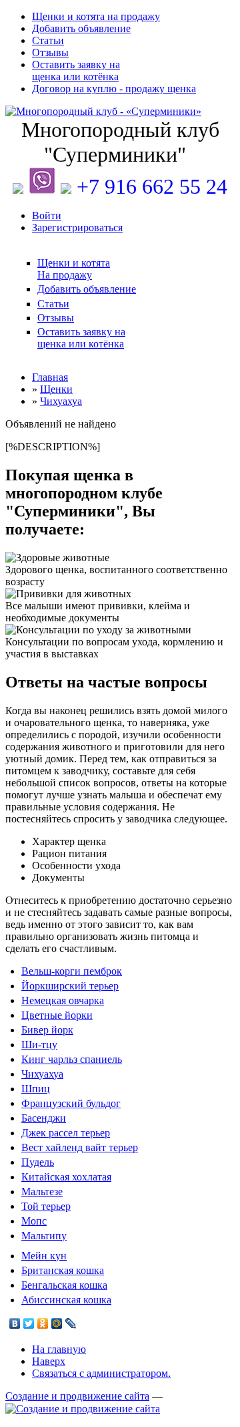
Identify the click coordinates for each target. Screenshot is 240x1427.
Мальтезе (42, 1191)
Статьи (48, 40)
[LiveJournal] (71, 1323)
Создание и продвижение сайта (77, 1396)
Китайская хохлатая (66, 1176)
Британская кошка (62, 1270)
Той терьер (46, 1206)
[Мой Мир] (57, 1323)
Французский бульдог (71, 1103)
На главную (59, 1349)
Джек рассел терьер (65, 1132)
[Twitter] (29, 1323)
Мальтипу (44, 1235)
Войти (46, 215)
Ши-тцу (39, 1044)
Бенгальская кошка (64, 1285)
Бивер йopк (47, 1030)
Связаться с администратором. (101, 1373)
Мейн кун (44, 1255)
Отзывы (50, 52)
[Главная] (120, 112)
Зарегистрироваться (77, 227)
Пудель (37, 1162)
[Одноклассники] (43, 1323)
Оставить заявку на (76, 70)
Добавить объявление (81, 28)
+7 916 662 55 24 (152, 186)
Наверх (48, 1361)
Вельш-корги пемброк (71, 971)
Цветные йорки (57, 1015)
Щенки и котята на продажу (96, 16)
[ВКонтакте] (15, 1323)
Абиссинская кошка (66, 1299)
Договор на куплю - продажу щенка (114, 88)
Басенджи (43, 1118)
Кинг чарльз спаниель (71, 1059)
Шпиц (35, 1088)
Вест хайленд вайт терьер (79, 1147)
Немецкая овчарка (62, 1000)
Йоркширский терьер (70, 985)
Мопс (34, 1221)
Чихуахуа (42, 1074)
